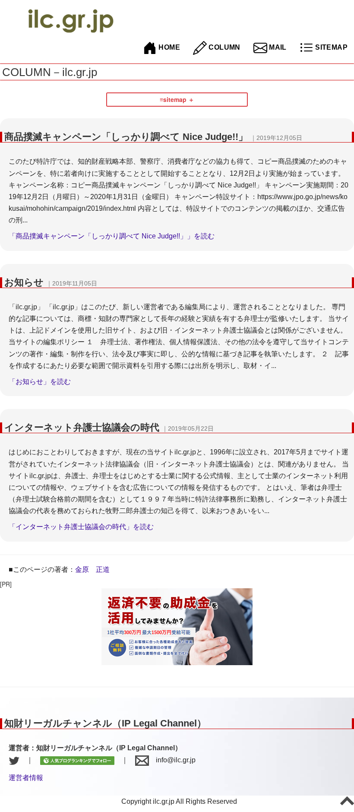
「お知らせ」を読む (40, 381)
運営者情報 (26, 777)
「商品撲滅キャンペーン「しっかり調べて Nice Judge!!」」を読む (112, 236)
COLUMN (223, 47)
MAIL (277, 47)
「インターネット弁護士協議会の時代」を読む (81, 526)
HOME (168, 47)
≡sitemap (173, 99)
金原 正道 (92, 569)
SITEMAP (330, 47)
